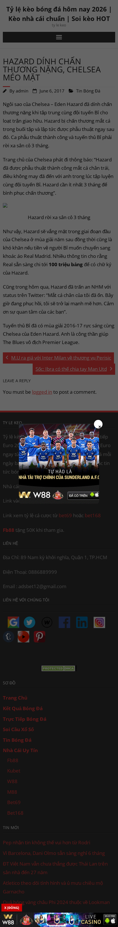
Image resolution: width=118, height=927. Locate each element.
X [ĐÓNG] (11, 907)
